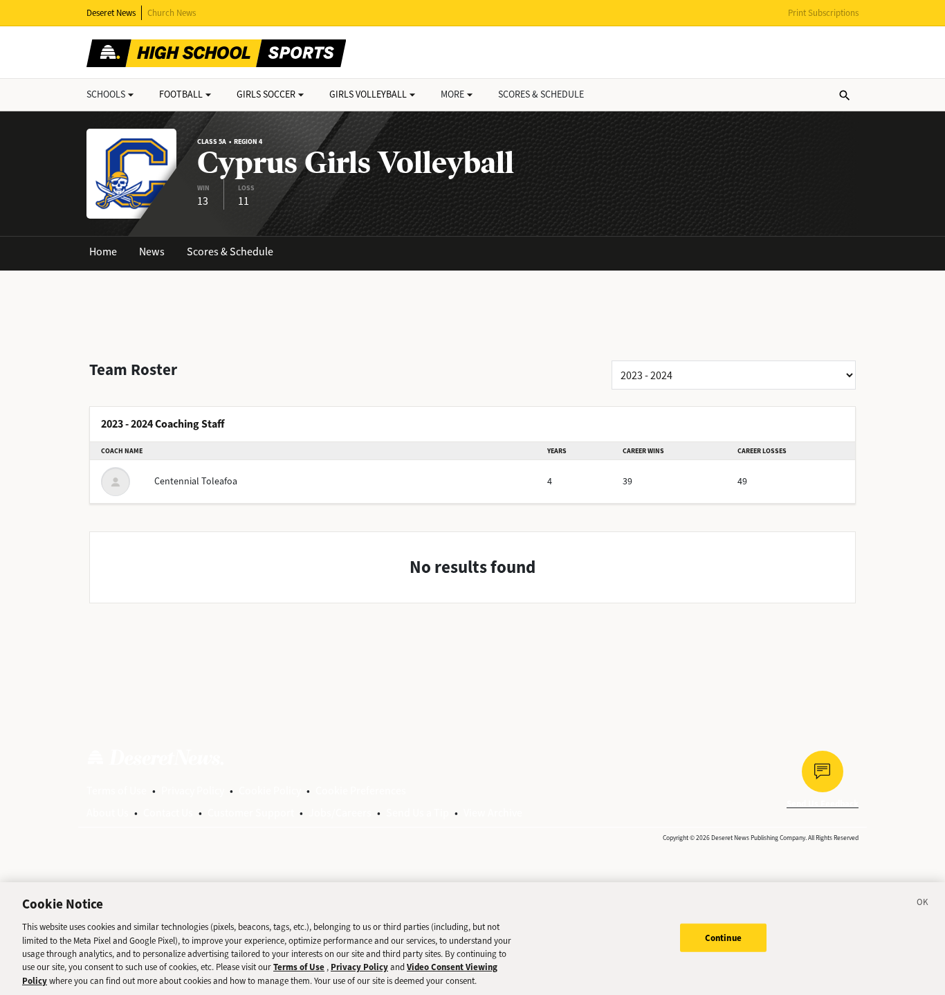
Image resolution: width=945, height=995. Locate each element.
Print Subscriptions (823, 13)
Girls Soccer (266, 94)
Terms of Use (116, 790)
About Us (107, 812)
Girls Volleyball (368, 94)
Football (181, 94)
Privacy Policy (192, 790)
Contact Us (168, 812)
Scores (541, 94)
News (152, 251)
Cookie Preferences (360, 790)
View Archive (493, 812)
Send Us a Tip (417, 812)
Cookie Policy (270, 790)
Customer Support (251, 812)
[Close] (923, 904)
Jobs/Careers (340, 812)
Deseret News (111, 13)
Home (103, 251)
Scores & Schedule (230, 251)
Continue (723, 937)
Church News (171, 13)
